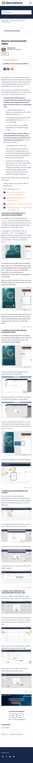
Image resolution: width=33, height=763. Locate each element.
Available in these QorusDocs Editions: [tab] (16, 64)
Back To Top (28, 487)
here (17, 142)
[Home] (11, 3)
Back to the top (27, 327)
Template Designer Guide (17, 20)
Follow (5, 54)
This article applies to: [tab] (10, 60)
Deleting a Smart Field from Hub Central (19, 204)
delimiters (4, 221)
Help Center (4, 20)
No (20, 715)
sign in (8, 734)
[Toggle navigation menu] (30, 2)
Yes (13, 715)
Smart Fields (6, 22)
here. (21, 114)
